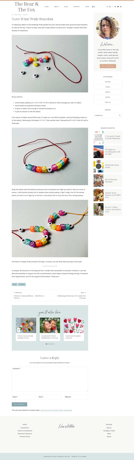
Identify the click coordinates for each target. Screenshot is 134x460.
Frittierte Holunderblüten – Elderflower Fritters (29, 295)
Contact (76, 6)
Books (108, 97)
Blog (66, 6)
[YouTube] (118, 6)
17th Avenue (82, 456)
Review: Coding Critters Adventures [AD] (113, 209)
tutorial (21, 284)
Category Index (109, 431)
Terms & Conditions (25, 431)
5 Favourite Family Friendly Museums (112, 137)
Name (15, 397)
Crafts (25, 14)
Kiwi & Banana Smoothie (111, 180)
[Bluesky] (112, 6)
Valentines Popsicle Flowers (73, 337)
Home (47, 6)
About (56, 6)
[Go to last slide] (18, 330)
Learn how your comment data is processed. (56, 410)
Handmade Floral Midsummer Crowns (50, 337)
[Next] (81, 330)
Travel (107, 87)
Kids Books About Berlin (112, 166)
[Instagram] (110, 6)
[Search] (119, 115)
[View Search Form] (120, 6)
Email (41, 397)
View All (108, 102)
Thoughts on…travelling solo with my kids (112, 151)
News (109, 436)
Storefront (25, 428)
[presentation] (26, 325)
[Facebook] (107, 6)
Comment (17, 368)
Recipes (108, 81)
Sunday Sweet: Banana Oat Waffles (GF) (113, 195)
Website (68, 397)
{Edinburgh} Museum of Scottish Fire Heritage (71, 295)
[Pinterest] (115, 6)
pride (14, 284)
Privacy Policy (25, 436)
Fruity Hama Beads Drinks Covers (25, 337)
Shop (87, 6)
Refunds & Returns (25, 433)
